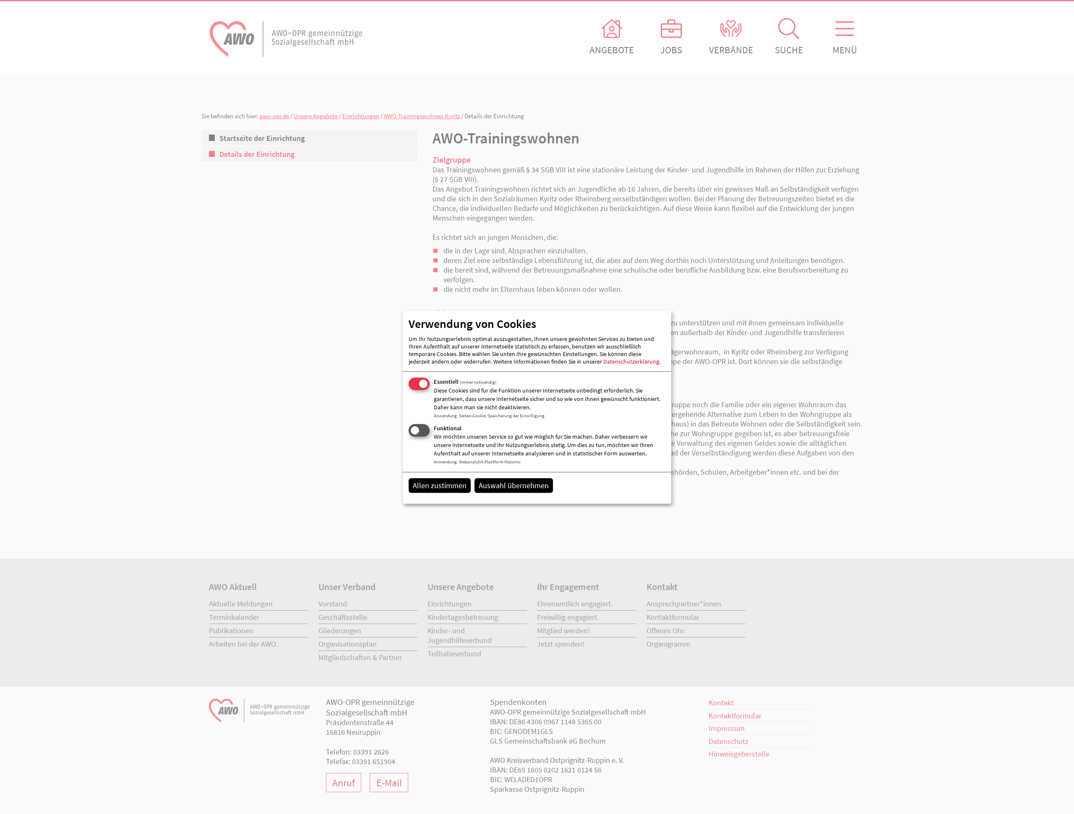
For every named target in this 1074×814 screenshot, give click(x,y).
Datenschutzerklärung (631, 362)
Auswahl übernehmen (514, 485)
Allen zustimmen (440, 485)
